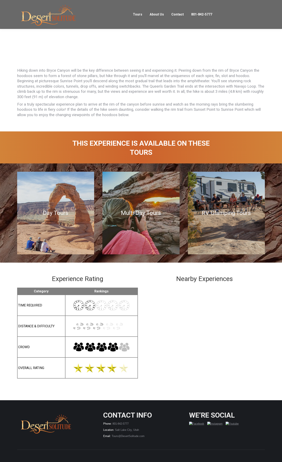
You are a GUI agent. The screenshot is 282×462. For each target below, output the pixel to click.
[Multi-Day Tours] (140, 213)
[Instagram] (216, 424)
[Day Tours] (55, 213)
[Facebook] (198, 424)
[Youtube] (232, 424)
